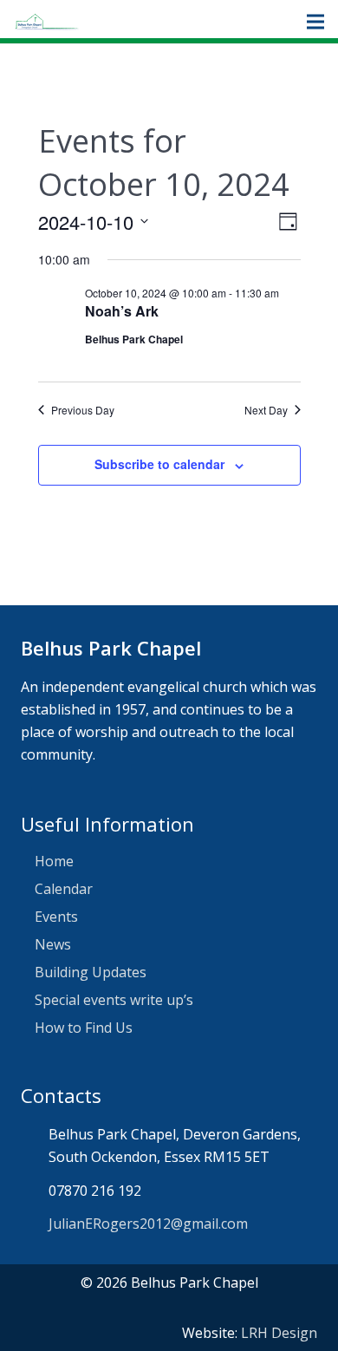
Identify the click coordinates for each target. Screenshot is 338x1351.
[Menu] (315, 21)
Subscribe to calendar (159, 464)
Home (54, 861)
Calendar (64, 888)
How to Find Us (84, 1027)
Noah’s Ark (122, 311)
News (53, 944)
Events (56, 916)
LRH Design (279, 1332)
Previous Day (82, 410)
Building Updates (90, 972)
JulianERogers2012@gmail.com (148, 1223)
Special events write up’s (114, 999)
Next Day (266, 410)
